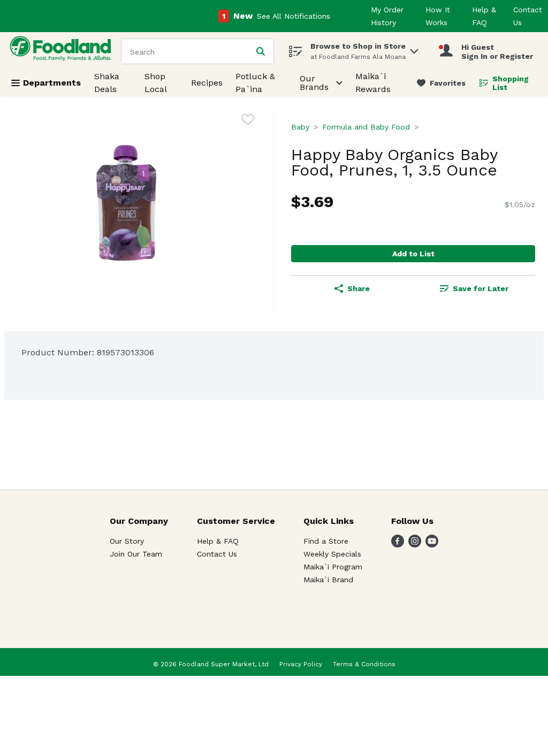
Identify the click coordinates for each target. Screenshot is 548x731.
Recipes (207, 83)
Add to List (413, 253)
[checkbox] (247, 121)
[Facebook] (397, 544)
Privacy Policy (300, 664)
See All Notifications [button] (293, 16)
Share (358, 288)
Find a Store (325, 541)
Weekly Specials (332, 554)
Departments (52, 83)
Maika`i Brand (328, 579)
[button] (414, 48)
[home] (63, 51)
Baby (300, 127)
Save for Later (480, 288)
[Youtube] (431, 544)
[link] (441, 83)
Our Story (127, 541)
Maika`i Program (332, 566)
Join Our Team (136, 554)
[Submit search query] (260, 51)
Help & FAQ (218, 541)
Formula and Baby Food (366, 127)
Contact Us (217, 554)
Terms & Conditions (364, 664)
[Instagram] (414, 544)
